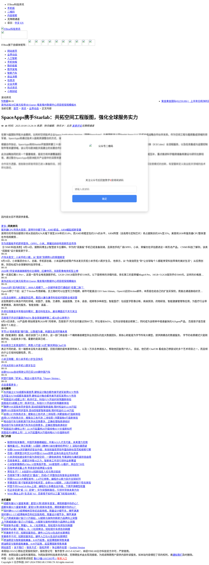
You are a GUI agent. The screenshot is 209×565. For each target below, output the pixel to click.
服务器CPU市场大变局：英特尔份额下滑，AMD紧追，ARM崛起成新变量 (41, 229)
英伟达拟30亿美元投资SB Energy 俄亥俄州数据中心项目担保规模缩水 (38, 105)
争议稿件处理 (59, 547)
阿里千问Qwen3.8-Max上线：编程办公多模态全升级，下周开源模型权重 (46, 486)
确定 (104, 199)
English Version (77, 547)
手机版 (11, 8)
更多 (4, 226)
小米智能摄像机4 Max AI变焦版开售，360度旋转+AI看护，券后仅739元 (45, 464)
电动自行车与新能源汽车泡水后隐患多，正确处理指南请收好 (34, 425)
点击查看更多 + (9, 384)
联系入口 (62, 558)
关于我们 (19, 547)
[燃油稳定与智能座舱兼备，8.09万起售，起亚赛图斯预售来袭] (35, 540)
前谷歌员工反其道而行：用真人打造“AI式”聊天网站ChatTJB (33, 345)
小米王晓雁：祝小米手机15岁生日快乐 (22, 359)
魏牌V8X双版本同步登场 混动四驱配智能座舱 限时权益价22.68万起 (37, 410)
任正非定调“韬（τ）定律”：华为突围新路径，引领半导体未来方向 (43, 490)
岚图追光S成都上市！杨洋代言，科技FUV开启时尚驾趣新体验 (35, 403)
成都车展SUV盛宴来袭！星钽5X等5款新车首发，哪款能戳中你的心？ (39, 507)
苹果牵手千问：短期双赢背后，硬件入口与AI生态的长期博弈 (34, 536)
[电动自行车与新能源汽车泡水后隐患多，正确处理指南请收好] (35, 421)
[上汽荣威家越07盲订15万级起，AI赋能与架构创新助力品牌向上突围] (39, 518)
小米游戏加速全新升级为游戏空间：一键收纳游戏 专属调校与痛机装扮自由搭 (49, 457)
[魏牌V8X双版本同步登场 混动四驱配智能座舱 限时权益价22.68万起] (39, 407)
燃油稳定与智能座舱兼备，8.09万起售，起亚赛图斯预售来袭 (34, 544)
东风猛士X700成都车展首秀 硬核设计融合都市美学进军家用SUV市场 (38, 396)
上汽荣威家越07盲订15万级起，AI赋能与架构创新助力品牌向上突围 (38, 522)
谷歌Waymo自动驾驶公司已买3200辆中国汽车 (25, 372)
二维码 (11, 12)
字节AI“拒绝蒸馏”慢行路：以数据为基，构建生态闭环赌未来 (34, 331)
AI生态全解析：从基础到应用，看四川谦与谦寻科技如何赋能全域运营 (39, 297)
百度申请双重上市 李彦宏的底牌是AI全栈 (29, 468)
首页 (15, 108)
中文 (17, 23)
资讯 (23, 108)
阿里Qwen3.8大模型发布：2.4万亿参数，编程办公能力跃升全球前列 (44, 479)
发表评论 (77, 125)
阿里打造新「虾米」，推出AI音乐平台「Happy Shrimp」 (31, 378)
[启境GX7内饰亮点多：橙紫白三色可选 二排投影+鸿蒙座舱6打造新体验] (40, 414)
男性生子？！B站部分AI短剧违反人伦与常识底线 (34, 471)
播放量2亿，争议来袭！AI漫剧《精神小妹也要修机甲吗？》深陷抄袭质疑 (47, 446)
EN (22, 23)
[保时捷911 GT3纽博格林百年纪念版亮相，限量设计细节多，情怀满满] (40, 510)
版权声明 (44, 547)
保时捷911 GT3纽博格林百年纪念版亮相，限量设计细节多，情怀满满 (38, 514)
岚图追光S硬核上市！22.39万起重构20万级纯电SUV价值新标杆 (35, 432)
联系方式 (31, 547)
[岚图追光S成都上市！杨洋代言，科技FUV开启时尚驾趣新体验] (36, 399)
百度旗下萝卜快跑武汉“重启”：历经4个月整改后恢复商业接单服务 (43, 475)
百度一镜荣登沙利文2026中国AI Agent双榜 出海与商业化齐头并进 (42, 453)
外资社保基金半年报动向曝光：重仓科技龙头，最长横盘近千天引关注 (39, 311)
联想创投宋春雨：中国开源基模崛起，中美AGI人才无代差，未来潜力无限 (47, 442)
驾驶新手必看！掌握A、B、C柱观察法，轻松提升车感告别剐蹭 (35, 529)
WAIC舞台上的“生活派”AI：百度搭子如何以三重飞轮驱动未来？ (42, 493)
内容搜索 (12, 15)
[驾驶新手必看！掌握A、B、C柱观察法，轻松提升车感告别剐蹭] (37, 525)
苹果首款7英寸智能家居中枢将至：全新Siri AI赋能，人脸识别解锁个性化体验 (49, 482)
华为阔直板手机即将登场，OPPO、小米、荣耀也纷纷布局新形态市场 (38, 243)
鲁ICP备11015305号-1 (45, 558)
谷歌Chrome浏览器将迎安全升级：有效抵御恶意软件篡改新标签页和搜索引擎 (49, 449)
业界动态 (34, 108)
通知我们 (177, 555)
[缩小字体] (6, 125)
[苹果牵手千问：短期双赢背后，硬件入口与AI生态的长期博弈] (35, 533)
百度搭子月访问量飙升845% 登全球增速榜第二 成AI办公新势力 (35, 318)
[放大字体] (2, 125)
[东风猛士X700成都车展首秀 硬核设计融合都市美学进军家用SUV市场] (39, 392)
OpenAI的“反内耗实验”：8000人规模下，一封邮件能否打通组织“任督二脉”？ (42, 287)
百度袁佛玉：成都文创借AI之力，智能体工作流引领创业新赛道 (41, 460)
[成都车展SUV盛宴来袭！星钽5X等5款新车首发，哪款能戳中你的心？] (40, 503)
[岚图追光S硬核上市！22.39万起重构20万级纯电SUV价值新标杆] (36, 429)
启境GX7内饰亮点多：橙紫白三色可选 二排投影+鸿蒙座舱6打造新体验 (39, 418)
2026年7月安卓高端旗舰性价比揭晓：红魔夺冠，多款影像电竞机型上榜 (39, 271)
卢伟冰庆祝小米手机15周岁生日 (18, 365)
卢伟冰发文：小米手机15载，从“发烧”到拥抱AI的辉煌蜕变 (33, 257)
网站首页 (6, 547)
